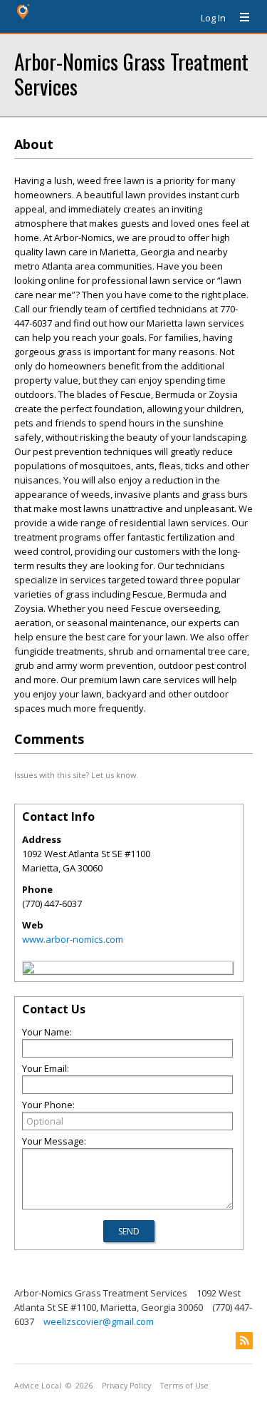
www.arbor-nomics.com (72, 939)
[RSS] (244, 1340)
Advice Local (37, 1386)
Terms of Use (184, 1386)
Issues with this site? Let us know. (76, 774)
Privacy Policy (126, 1386)
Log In (213, 17)
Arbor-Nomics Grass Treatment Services (131, 73)
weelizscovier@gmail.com (98, 1321)
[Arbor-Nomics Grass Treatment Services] (28, 969)
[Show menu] (239, 17)
